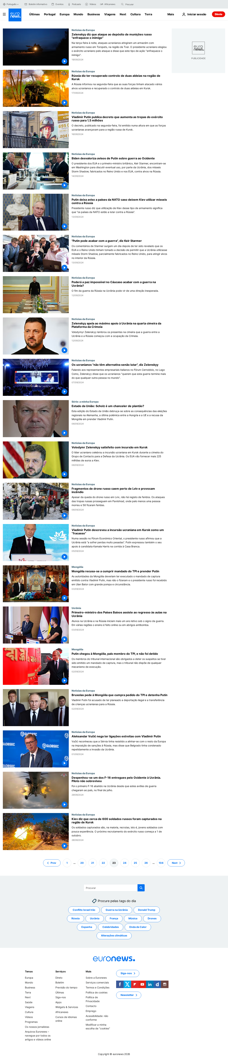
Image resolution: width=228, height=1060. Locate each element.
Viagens (109, 14)
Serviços (60, 971)
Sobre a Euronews (96, 977)
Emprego (91, 1010)
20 (82, 862)
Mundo (78, 14)
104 (161, 862)
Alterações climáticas (114, 935)
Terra (148, 14)
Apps (58, 1002)
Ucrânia (76, 607)
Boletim (59, 982)
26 (146, 862)
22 (103, 862)
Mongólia (77, 566)
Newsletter (127, 994)
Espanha (86, 926)
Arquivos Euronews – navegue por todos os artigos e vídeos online (38, 1035)
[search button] (122, 4)
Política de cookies (96, 992)
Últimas (34, 14)
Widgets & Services (66, 1007)
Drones (152, 918)
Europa (64, 14)
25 (135, 862)
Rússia (75, 918)
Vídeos (29, 1016)
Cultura (135, 14)
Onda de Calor (138, 926)
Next (123, 14)
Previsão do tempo (66, 987)
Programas (31, 1021)
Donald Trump (146, 909)
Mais (88, 971)
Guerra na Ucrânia (117, 909)
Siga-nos (60, 997)
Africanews (61, 1012)
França (114, 918)
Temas (29, 971)
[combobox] (140, 4)
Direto (218, 14)
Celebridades (110, 926)
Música (132, 918)
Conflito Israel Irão (84, 909)
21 (92, 862)
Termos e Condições (97, 987)
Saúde (28, 1002)
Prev (53, 862)
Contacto (91, 1005)
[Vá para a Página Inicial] (15, 15)
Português (11, 4)
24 (124, 862)
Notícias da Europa (83, 29)
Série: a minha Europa (85, 401)
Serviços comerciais (97, 982)
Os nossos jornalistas (37, 1026)
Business (93, 14)
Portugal (49, 14)
